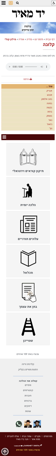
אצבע (49, 95)
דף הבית (50, 39)
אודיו (21, 39)
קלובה (49, 44)
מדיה (29, 39)
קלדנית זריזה (28, 364)
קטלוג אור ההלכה (28, 381)
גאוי (50, 120)
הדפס (26, 79)
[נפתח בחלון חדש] (37, 424)
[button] (17, 3)
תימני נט (38, 39)
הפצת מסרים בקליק (28, 369)
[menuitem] (28, 159)
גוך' (50, 128)
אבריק (49, 90)
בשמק (49, 115)
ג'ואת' (49, 124)
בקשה (49, 107)
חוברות (28, 395)
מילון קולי (10, 39)
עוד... (49, 86)
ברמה (49, 111)
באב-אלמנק (46, 99)
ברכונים (28, 401)
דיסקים (28, 406)
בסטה (49, 103)
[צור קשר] (10, 3)
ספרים (28, 385)
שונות (28, 411)
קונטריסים (28, 390)
